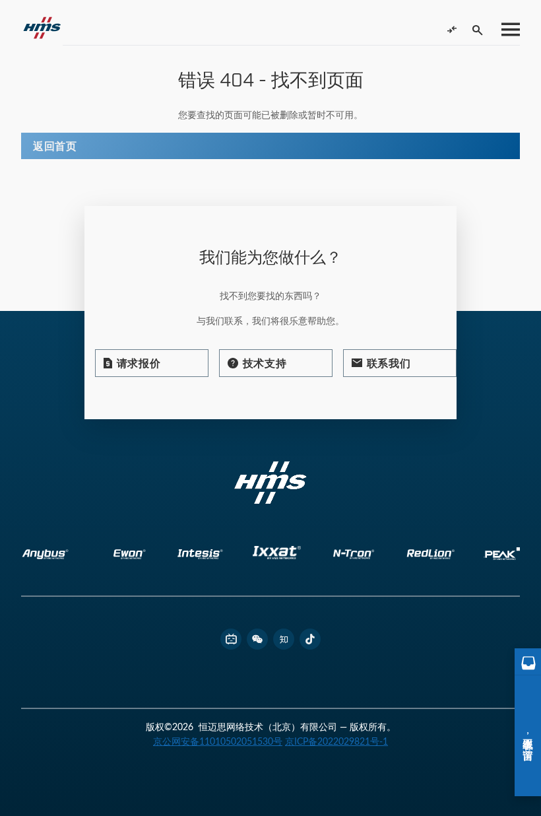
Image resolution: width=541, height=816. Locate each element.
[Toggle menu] (506, 30)
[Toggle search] (477, 30)
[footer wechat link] (257, 639)
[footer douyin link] (310, 639)
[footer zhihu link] (283, 639)
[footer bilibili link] (231, 639)
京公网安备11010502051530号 (217, 741)
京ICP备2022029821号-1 (336, 741)
